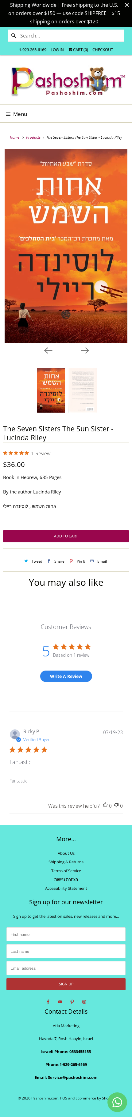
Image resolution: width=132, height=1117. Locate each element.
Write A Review (66, 676)
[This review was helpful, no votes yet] (105, 806)
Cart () (80, 49)
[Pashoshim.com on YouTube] (60, 1002)
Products (33, 137)
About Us (66, 853)
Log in (57, 49)
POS (63, 1098)
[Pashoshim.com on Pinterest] (72, 1002)
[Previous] (47, 350)
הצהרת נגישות (66, 879)
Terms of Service (66, 870)
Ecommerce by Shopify (95, 1098)
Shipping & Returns (66, 862)
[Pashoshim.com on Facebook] (48, 1002)
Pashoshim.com (44, 1098)
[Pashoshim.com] (66, 82)
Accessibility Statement (66, 888)
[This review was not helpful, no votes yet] (116, 806)
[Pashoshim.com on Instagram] (84, 1002)
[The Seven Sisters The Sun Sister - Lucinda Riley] (66, 246)
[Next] (84, 350)
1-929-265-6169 (32, 49)
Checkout (102, 49)
